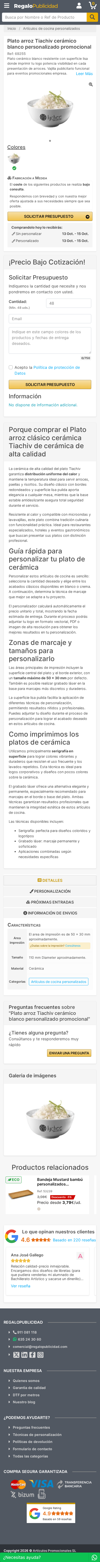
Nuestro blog (24, 1402)
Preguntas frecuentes (31, 1427)
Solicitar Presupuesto (48, 216)
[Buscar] (92, 17)
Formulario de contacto (32, 1449)
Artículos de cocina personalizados (58, 982)
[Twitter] (16, 1355)
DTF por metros (26, 1395)
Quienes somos (26, 1381)
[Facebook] (32, 1355)
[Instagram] (40, 1355)
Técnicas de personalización (37, 1435)
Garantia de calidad (29, 1388)
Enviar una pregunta (69, 1053)
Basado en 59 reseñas (57, 1519)
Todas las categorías (30, 1456)
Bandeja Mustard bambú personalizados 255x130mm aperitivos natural (60, 1186)
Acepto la (47, 370)
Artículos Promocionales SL (54, 1551)
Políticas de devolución (32, 1442)
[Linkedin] (24, 1355)
